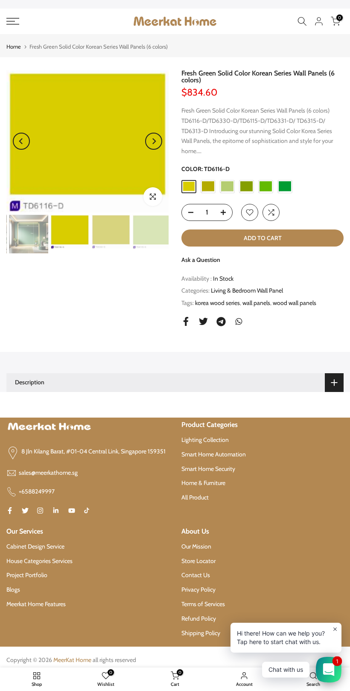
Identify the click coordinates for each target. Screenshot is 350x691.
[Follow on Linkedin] (56, 510)
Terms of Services (203, 604)
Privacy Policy (198, 589)
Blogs (13, 589)
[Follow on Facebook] (9, 510)
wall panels (256, 303)
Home (13, 46)
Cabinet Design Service (35, 546)
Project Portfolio (26, 575)
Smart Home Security (208, 469)
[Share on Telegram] (221, 321)
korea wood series (217, 303)
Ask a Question (200, 260)
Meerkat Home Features (36, 604)
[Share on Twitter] (203, 321)
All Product (195, 497)
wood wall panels (294, 303)
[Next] (153, 141)
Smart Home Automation (213, 454)
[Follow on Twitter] (25, 510)
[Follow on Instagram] (40, 510)
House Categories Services (39, 561)
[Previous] (21, 141)
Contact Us (195, 575)
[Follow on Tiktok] (87, 510)
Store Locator (198, 561)
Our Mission (196, 546)
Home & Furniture (203, 483)
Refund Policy (198, 618)
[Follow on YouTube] (71, 510)
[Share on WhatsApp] (238, 321)
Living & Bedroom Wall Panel (247, 290)
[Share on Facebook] (185, 321)
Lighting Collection (205, 440)
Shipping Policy (200, 633)
